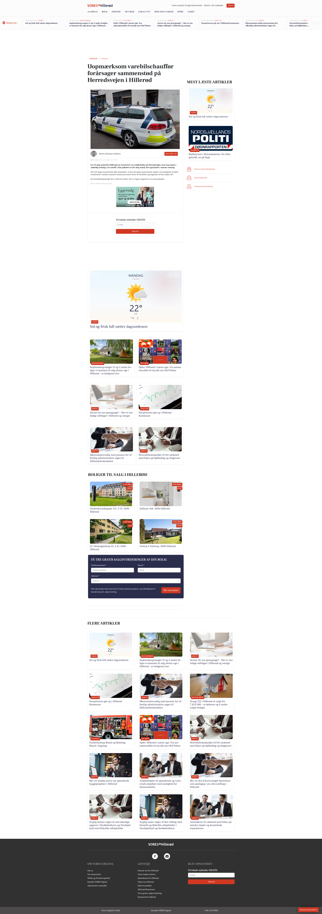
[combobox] (92, 580)
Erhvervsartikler (145, 885)
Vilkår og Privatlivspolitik (98, 878)
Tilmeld (230, 5)
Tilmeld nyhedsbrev (308, 909)
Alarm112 (92, 11)
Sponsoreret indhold (147, 897)
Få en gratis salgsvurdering (150, 893)
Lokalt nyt (144, 11)
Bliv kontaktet (171, 590)
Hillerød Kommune (146, 889)
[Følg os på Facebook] (155, 856)
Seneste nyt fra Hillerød (148, 870)
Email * (141, 565)
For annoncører (94, 874)
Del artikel (169, 154)
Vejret (191, 11)
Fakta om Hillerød (146, 882)
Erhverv (116, 11)
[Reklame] (135, 197)
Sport (180, 11)
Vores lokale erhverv (147, 874)
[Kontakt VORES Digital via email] (167, 856)
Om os (90, 870)
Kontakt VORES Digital (97, 882)
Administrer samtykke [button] (97, 885)
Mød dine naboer (163, 11)
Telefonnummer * (98, 565)
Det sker (129, 11)
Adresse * (95, 576)
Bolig (105, 11)
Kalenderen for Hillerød (148, 878)
